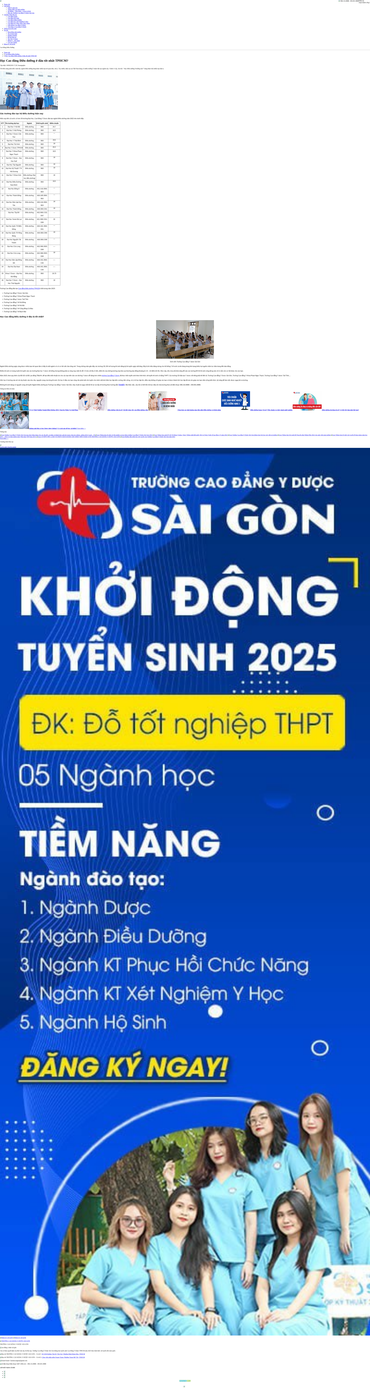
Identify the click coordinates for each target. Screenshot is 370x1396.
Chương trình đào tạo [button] (10, 15)
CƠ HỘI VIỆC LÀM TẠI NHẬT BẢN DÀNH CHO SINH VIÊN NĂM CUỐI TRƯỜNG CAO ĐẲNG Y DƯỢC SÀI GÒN (80, 437)
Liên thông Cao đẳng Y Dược (17, 25)
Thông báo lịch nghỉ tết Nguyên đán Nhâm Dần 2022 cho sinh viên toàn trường (306, 435)
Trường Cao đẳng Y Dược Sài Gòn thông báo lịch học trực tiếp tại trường (255, 435)
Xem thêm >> (81, 428)
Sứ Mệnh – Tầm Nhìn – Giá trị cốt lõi (19, 11)
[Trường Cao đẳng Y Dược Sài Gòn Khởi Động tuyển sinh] (185, 892)
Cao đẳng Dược (12, 16)
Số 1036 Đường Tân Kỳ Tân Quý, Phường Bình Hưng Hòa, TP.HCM (63, 1354)
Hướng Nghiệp (12, 35)
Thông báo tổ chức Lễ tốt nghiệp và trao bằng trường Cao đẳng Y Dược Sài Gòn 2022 (126, 435)
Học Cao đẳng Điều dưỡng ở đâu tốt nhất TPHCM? (21, 56)
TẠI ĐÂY (122, 385)
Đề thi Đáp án (12, 37)
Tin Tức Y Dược (13, 39)
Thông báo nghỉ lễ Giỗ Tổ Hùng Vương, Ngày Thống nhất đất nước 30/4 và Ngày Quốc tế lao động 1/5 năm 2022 (192, 435)
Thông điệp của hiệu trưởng (16, 9)
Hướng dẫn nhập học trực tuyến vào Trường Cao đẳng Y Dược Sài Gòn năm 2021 (149, 437)
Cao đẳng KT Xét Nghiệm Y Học (18, 21)
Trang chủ (7, 4)
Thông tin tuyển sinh (10, 28)
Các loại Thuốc (12, 42)
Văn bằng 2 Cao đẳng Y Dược (17, 27)
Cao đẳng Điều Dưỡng (15, 20)
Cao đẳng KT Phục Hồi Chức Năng (19, 23)
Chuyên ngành (11, 447)
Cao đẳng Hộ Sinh (13, 18)
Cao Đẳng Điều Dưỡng (12, 54)
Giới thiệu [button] (7, 6)
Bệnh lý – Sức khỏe (14, 41)
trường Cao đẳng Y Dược (111, 375)
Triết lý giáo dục (13, 8)
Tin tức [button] (6, 30)
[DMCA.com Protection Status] (185, 1381)
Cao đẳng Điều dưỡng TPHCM (29, 288)
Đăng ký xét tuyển (9, 44)
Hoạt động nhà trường (14, 32)
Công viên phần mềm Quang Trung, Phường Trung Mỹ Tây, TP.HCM (63, 1357)
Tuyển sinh (3, 447)
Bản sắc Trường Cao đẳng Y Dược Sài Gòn (21, 13)
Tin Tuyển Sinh (12, 34)
